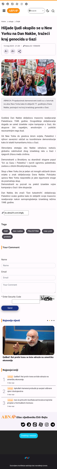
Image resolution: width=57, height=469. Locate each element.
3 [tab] (51, 320)
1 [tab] (47, 320)
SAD (6, 231)
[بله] (23, 424)
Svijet (18, 21)
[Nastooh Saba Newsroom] (28, 457)
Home (3, 21)
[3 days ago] (28, 340)
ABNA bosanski (17, 11)
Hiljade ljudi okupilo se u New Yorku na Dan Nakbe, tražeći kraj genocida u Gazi (26, 33)
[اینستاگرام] (47, 424)
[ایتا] (35, 424)
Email (4, 271)
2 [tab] (49, 320)
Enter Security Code (11, 296)
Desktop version (28, 435)
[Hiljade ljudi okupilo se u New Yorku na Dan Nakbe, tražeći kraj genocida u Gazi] (28, 77)
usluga (10, 21)
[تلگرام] (53, 424)
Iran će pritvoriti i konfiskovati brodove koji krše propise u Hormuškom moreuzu (29, 401)
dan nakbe (18, 231)
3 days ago (10, 383)
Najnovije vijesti (11, 320)
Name (4, 259)
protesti (7, 236)
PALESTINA (33, 231)
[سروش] (29, 424)
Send (10, 308)
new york (48, 231)
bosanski (33, 11)
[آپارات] (41, 424)
